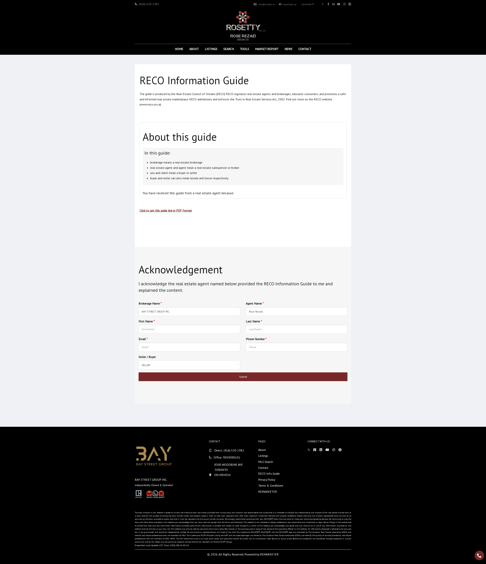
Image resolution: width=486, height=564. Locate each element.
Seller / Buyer (147, 357)
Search (228, 49)
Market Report (267, 49)
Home (179, 49)
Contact (304, 49)
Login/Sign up (289, 4)
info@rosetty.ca (266, 4)
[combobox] (189, 365)
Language (306, 4)
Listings (211, 49)
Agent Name (255, 303)
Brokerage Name (150, 303)
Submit (243, 376)
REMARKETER (267, 491)
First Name (147, 321)
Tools (244, 49)
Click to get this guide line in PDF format (166, 210)
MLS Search (265, 462)
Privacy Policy (266, 480)
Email (143, 339)
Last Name (254, 321)
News (288, 49)
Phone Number (256, 339)
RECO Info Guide (269, 473)
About (194, 49)
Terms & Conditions (270, 485)
